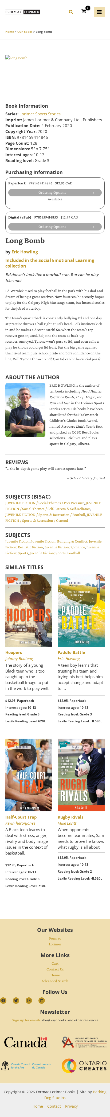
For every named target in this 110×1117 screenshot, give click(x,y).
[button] (71, 12)
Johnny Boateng (19, 658)
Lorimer (55, 944)
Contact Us (55, 969)
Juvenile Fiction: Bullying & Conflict (59, 541)
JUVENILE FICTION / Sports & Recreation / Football (45, 514)
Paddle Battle (71, 652)
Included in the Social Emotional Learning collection (49, 263)
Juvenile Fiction (17, 541)
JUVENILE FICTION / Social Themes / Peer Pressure (44, 503)
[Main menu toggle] (99, 12)
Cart (55, 963)
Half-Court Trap (21, 817)
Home (55, 975)
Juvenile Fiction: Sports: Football (55, 553)
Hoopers (13, 652)
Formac (55, 938)
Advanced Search (55, 981)
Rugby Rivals (70, 817)
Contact (54, 1106)
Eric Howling (24, 252)
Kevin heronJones (20, 823)
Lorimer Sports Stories (40, 113)
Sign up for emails (26, 1020)
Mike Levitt (67, 823)
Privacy (71, 1106)
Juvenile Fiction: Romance (65, 547)
